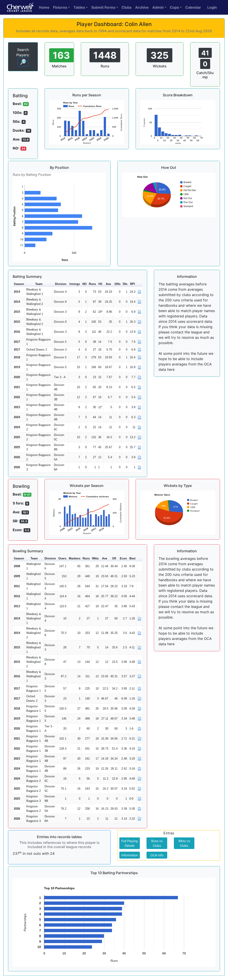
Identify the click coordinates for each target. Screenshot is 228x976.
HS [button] (100, 284)
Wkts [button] (95, 558)
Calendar (193, 7)
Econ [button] (123, 558)
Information (129, 855)
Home (44, 7)
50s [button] (125, 284)
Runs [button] (92, 284)
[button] (139, 284)
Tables (79, 7)
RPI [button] (132, 284)
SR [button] (114, 558)
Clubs (127, 7)
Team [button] (39, 284)
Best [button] (132, 558)
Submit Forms (103, 7)
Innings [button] (74, 284)
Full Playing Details (129, 843)
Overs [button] (62, 558)
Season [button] (19, 284)
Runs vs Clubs (157, 843)
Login (212, 7)
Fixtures (60, 7)
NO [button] (84, 284)
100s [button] (117, 284)
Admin (158, 7)
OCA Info (156, 855)
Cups (174, 7)
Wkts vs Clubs (184, 843)
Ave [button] (108, 284)
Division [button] (60, 284)
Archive (142, 7)
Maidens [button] (74, 558)
